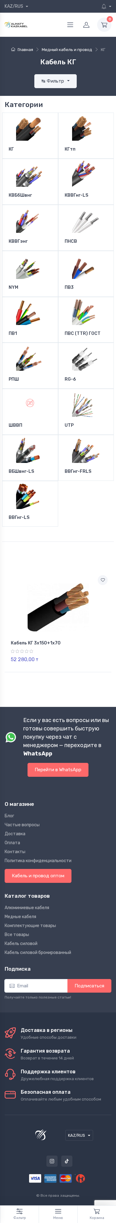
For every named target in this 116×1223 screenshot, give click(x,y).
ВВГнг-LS (19, 517)
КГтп (70, 149)
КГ (11, 149)
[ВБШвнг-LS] (30, 449)
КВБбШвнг (20, 195)
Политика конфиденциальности (38, 860)
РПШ (14, 379)
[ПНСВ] (86, 219)
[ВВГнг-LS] (30, 495)
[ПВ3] (86, 265)
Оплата (12, 842)
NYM (13, 287)
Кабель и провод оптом (38, 876)
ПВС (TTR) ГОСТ (83, 333)
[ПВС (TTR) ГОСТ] (86, 311)
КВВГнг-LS (76, 195)
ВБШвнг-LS (21, 471)
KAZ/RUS (14, 6)
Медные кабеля (20, 916)
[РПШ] (30, 357)
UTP (69, 425)
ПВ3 (69, 287)
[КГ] (30, 127)
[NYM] (30, 265)
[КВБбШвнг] (30, 173)
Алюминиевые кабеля (27, 907)
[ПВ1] (30, 311)
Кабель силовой (21, 943)
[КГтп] (86, 127)
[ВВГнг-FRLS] (86, 449)
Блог (9, 816)
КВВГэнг (18, 241)
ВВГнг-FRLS (78, 471)
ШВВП (15, 425)
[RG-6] (86, 357)
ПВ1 (13, 333)
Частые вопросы (22, 824)
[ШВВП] (30, 403)
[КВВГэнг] (30, 219)
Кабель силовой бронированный (38, 952)
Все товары (17, 934)
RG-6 (70, 379)
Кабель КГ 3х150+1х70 (36, 643)
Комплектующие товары (30, 925)
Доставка (15, 833)
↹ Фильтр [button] (53, 81)
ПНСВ (71, 241)
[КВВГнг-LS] (86, 173)
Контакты (15, 851)
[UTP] (86, 403)
